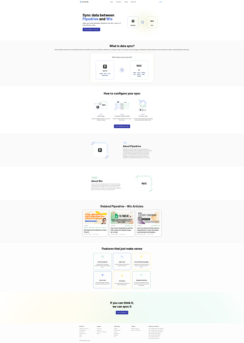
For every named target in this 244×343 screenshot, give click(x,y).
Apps (111, 2)
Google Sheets (117, 330)
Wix (115, 336)
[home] (84, 2)
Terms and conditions (101, 331)
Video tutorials (82, 333)
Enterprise (99, 330)
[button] (133, 2)
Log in (160, 2)
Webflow (116, 335)
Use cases (81, 331)
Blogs (80, 335)
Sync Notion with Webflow (154, 335)
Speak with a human (84, 328)
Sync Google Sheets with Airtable (156, 328)
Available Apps (82, 330)
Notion (115, 331)
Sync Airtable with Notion (154, 336)
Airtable (115, 328)
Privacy (98, 333)
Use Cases (118, 2)
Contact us (99, 328)
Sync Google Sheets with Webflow (156, 330)
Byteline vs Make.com (136, 330)
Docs (80, 336)
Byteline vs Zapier (135, 328)
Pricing (126, 2)
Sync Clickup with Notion (154, 338)
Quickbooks (116, 333)
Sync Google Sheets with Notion (156, 331)
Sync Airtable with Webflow (155, 333)
